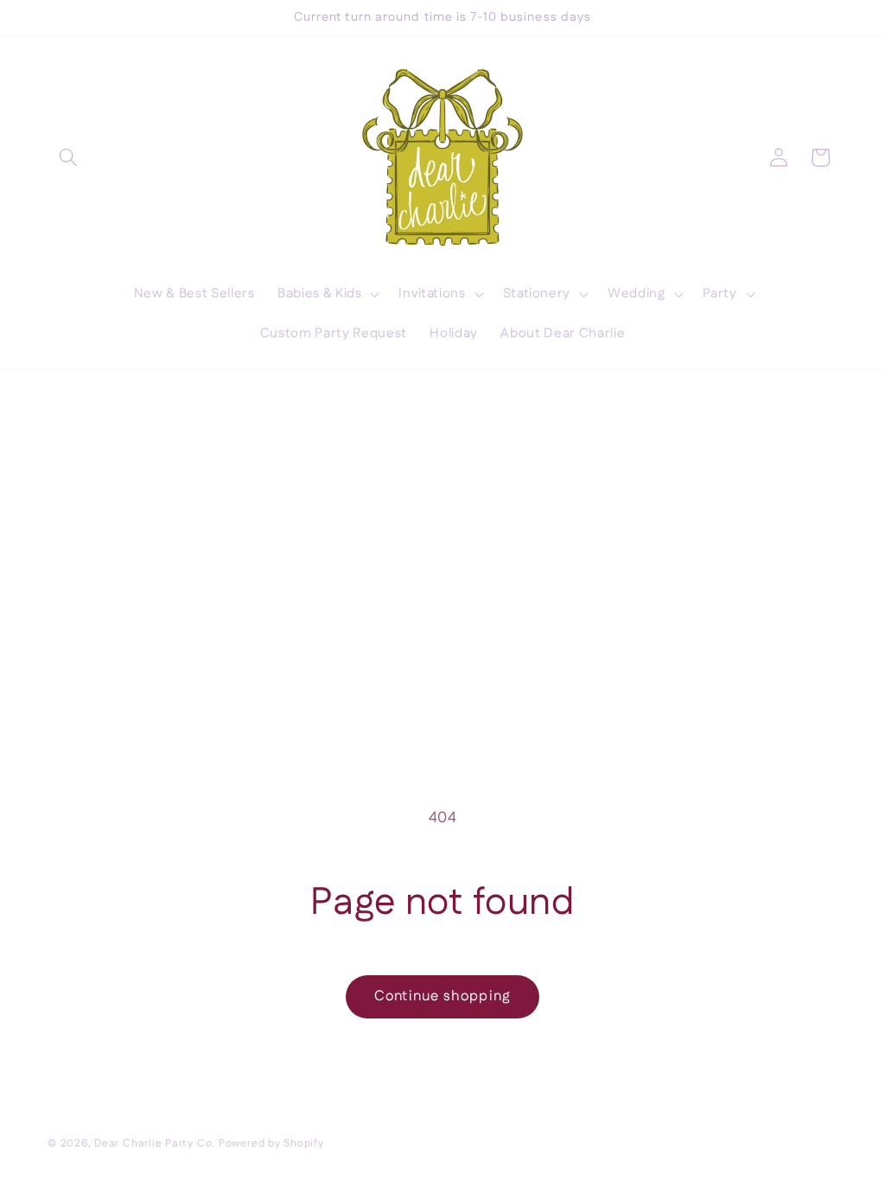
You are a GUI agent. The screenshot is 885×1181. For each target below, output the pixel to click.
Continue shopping (442, 996)
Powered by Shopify (271, 1143)
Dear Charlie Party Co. (154, 1143)
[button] (68, 157)
